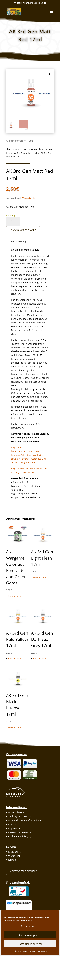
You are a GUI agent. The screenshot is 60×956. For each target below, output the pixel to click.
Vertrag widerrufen (24, 871)
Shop (8, 149)
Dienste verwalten (29, 926)
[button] (49, 74)
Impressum (41, 950)
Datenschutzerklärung (25, 950)
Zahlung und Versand (20, 816)
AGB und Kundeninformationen (25, 820)
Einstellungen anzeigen (30, 943)
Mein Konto (14, 851)
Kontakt (12, 824)
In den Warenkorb (23, 230)
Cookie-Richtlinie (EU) (19, 836)
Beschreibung (18, 241)
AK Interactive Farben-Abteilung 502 (30, 149)
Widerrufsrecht (16, 812)
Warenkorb (14, 855)
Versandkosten (29, 198)
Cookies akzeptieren (30, 935)
